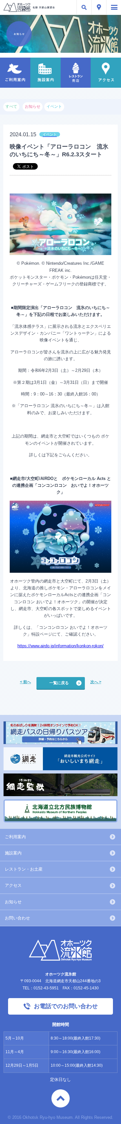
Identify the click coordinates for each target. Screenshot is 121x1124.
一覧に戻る (59, 683)
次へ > (95, 682)
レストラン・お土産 (24, 869)
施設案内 (13, 853)
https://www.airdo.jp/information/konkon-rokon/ (60, 645)
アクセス (13, 885)
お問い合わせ (17, 918)
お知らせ (13, 901)
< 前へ (25, 682)
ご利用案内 (15, 836)
